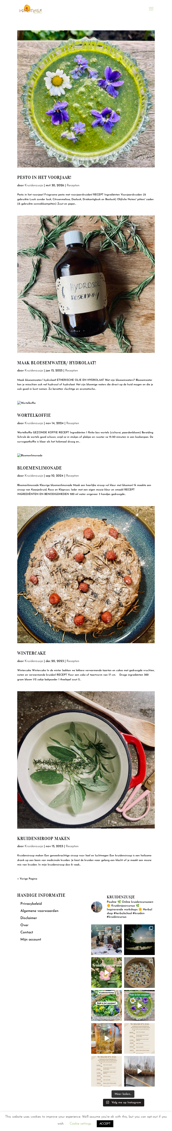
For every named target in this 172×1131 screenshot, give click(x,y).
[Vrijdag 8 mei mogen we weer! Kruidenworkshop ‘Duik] (106, 1005)
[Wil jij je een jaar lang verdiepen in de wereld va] (106, 939)
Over (24, 925)
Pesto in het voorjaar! (44, 177)
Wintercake (31, 653)
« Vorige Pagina (27, 879)
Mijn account (30, 939)
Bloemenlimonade (39, 468)
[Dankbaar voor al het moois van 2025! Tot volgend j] (139, 1071)
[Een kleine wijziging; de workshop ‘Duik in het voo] (139, 1038)
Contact (26, 932)
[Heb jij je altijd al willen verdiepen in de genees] (106, 972)
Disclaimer (28, 918)
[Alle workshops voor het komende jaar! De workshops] (106, 1071)
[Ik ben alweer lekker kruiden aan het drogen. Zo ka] (139, 972)
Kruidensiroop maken (43, 838)
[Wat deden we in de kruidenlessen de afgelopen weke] (106, 1038)
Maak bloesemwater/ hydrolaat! (56, 362)
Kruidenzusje (34, 185)
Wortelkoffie (34, 415)
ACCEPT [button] (105, 1123)
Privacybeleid (31, 904)
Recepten (73, 185)
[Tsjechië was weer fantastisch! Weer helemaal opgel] (139, 939)
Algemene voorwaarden (39, 911)
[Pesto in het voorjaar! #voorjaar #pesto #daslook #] (139, 1005)
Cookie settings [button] (80, 1123)
